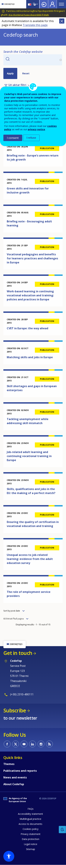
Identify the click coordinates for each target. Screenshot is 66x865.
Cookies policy (30, 829)
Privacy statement (30, 834)
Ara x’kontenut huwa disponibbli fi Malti (28, 14)
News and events (15, 777)
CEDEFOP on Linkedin (32, 744)
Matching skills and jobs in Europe (30, 357)
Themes (8, 764)
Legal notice (30, 844)
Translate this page (35, 25)
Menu (61, 4)
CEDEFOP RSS (49, 744)
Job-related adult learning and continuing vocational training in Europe (29, 456)
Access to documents (30, 823)
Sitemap (30, 849)
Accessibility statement (30, 813)
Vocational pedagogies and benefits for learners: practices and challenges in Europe (32, 258)
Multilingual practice (30, 818)
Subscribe (14, 710)
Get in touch (17, 653)
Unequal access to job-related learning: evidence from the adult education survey (30, 559)
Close (61, 21)
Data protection (30, 839)
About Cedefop (13, 784)
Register (52, 4)
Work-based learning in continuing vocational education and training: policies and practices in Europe (30, 295)
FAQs (31, 808)
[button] (8, 856)
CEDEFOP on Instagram (41, 744)
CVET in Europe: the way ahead (27, 328)
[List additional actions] (36, 4)
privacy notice (36, 129)
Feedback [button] (62, 829)
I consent (13, 138)
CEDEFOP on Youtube (24, 744)
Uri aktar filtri (17, 85)
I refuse (31, 137)
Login (44, 4)
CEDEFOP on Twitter (15, 744)
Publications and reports (20, 771)
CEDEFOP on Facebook (7, 744)
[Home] (8, 4)
